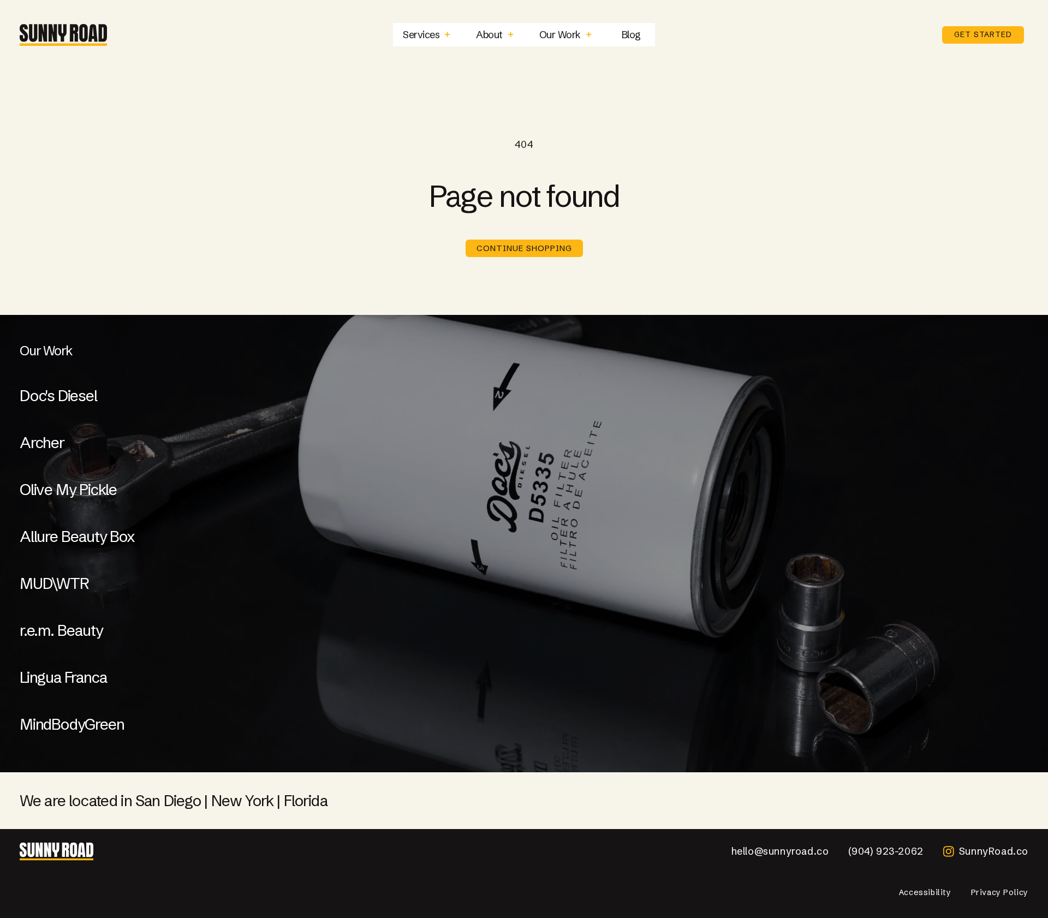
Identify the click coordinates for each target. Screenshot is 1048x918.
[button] (426, 34)
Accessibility (925, 892)
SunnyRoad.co (993, 851)
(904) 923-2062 (885, 851)
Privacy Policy (999, 892)
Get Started (983, 34)
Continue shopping (524, 248)
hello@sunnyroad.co (780, 851)
